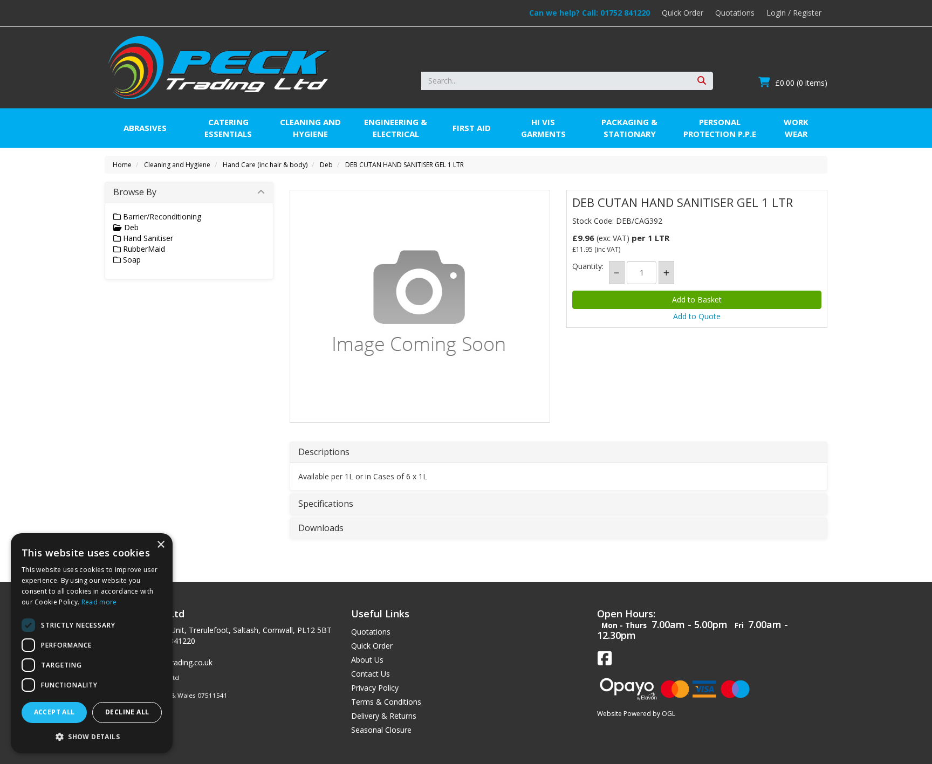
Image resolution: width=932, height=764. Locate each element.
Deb (326, 164)
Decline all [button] (127, 712)
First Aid (472, 127)
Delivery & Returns (383, 716)
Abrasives (145, 127)
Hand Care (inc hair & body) (265, 164)
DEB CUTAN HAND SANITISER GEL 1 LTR (404, 164)
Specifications (325, 504)
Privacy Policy (375, 688)
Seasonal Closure (381, 730)
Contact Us (370, 674)
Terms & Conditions (386, 702)
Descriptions (324, 452)
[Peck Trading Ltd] (220, 66)
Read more (99, 602)
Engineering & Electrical (395, 127)
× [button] (160, 545)
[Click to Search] (701, 81)
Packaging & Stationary (629, 127)
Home (122, 164)
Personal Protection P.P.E (719, 127)
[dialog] (92, 643)
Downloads (321, 528)
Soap (131, 259)
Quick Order (682, 13)
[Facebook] (604, 658)
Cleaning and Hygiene (310, 127)
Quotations (735, 13)
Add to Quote (697, 316)
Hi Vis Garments (543, 127)
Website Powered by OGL (636, 713)
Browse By (134, 192)
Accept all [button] (54, 712)
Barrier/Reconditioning (161, 216)
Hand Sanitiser (147, 238)
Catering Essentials (228, 127)
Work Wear (796, 127)
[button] (92, 736)
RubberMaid (143, 249)
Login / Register (793, 13)
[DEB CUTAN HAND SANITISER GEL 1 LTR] (420, 303)
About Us (367, 660)
